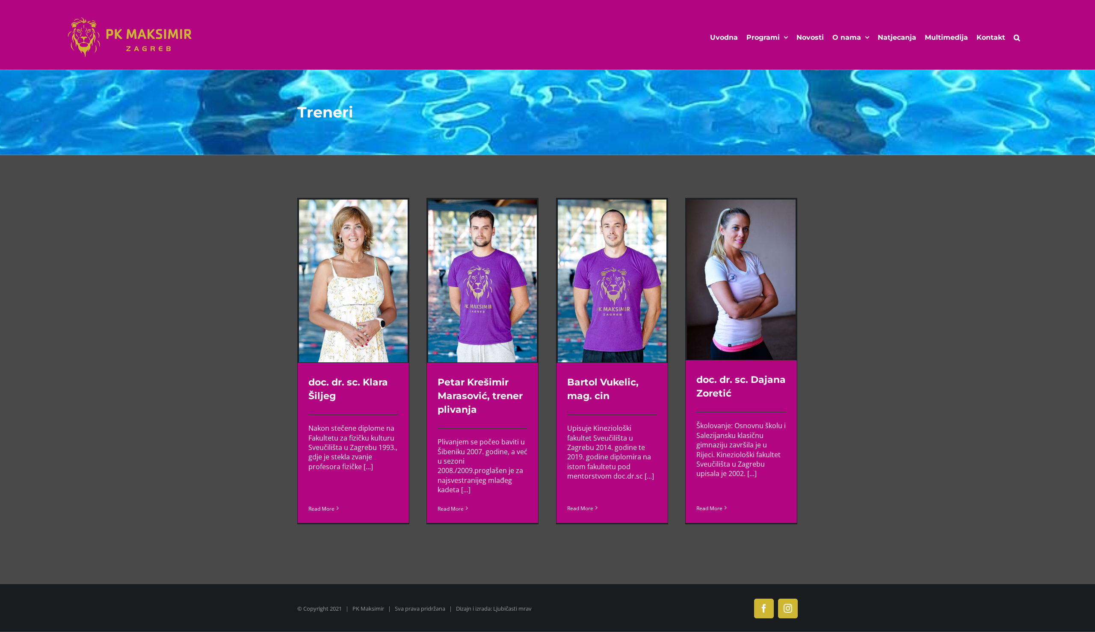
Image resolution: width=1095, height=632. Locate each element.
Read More (321, 508)
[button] (1017, 37)
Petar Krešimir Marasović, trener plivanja (480, 395)
